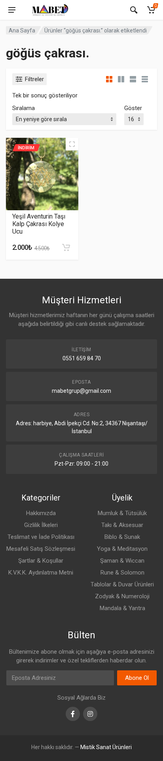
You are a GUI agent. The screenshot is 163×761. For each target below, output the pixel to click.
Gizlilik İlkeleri (41, 525)
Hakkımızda (41, 513)
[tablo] (145, 79)
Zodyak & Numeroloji (122, 596)
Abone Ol (137, 677)
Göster (133, 108)
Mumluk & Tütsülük (122, 513)
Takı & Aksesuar (122, 525)
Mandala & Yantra (122, 608)
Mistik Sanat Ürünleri (106, 747)
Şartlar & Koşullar (40, 560)
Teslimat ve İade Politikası (41, 536)
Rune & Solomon (122, 572)
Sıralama (23, 108)
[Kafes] (109, 79)
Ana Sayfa (22, 30)
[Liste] (133, 79)
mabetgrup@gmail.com (81, 391)
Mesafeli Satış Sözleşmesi (40, 548)
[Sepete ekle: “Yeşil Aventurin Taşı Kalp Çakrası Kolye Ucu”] (66, 247)
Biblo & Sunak (122, 536)
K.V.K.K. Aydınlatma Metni (40, 572)
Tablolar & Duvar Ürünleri (122, 584)
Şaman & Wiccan (122, 560)
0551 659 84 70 (82, 358)
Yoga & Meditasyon (122, 548)
